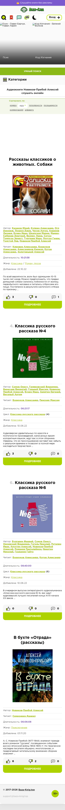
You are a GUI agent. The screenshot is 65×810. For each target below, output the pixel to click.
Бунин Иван (20, 233)
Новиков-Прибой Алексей (35, 241)
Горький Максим (38, 389)
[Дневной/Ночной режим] (34, 17)
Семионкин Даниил (24, 716)
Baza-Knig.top (26, 790)
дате (22, 105)
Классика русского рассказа (27, 414)
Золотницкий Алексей (31, 252)
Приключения (19, 728)
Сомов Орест (20, 387)
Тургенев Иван (33, 239)
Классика (16, 263)
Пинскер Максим (49, 400)
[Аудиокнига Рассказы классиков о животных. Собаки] (33, 219)
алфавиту (29, 110)
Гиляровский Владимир (43, 387)
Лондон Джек (23, 231)
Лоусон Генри (51, 239)
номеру (13, 105)
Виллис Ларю (34, 236)
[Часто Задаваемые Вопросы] (27, 17)
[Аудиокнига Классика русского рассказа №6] (33, 532)
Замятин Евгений (50, 392)
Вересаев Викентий (15, 389)
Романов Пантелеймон (28, 549)
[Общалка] (19, 17)
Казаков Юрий (20, 228)
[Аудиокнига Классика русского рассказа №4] (33, 377)
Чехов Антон (40, 231)
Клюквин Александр (25, 247)
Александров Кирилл (30, 249)
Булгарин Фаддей (22, 542)
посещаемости (50, 105)
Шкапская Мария (39, 233)
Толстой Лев (10, 241)
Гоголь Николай (40, 544)
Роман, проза (33, 263)
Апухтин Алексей (20, 547)
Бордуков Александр (25, 400)
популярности (35, 105)
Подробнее (32, 305)
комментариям (16, 110)
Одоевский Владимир (16, 544)
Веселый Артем (12, 395)
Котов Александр (49, 558)
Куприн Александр (42, 228)
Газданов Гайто (24, 552)
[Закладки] (11, 17)
